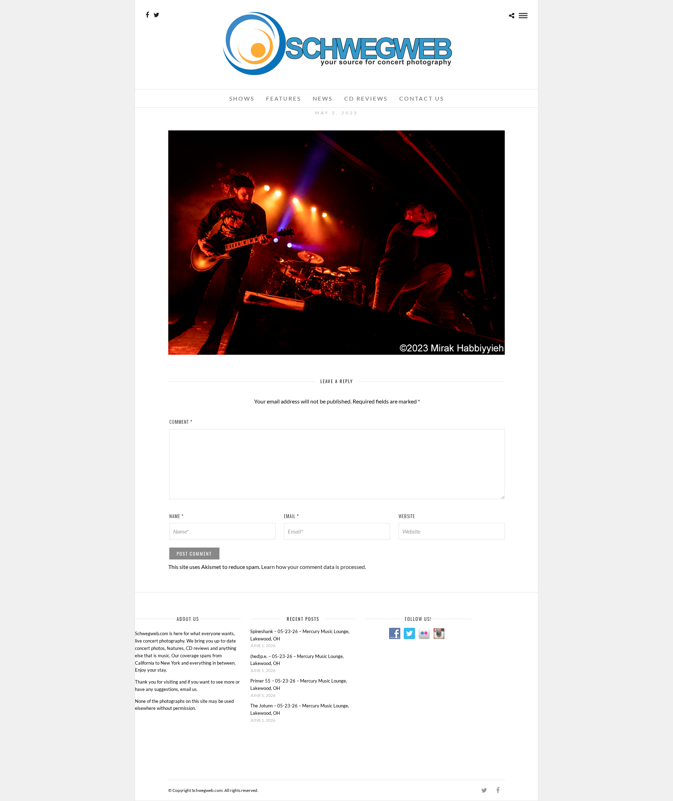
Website (407, 516)
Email (291, 516)
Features (283, 98)
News (323, 98)
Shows (241, 98)
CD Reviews (366, 98)
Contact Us (421, 98)
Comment (180, 421)
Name (176, 516)
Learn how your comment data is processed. (313, 566)
